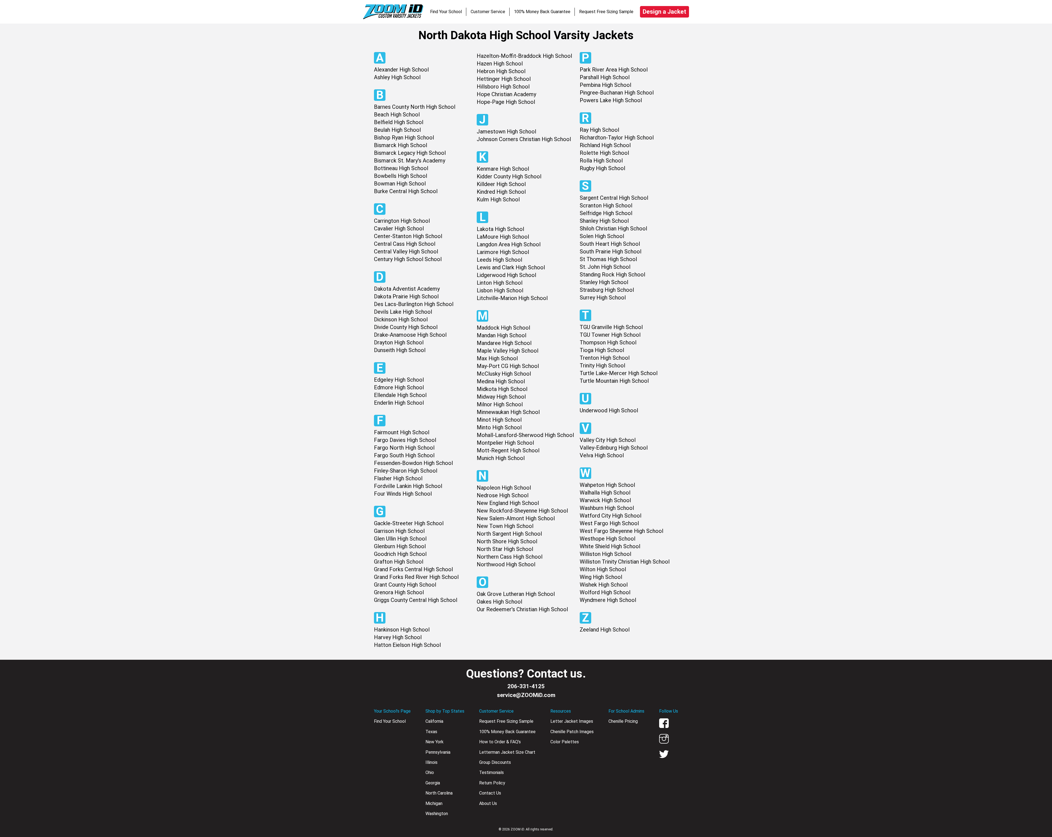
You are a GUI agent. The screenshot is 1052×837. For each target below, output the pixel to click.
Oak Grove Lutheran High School (516, 594)
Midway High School (501, 396)
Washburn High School (607, 508)
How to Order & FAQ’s (500, 741)
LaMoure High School (503, 236)
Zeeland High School (605, 629)
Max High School (497, 358)
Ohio (429, 772)
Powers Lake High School (611, 100)
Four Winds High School (403, 493)
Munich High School (501, 458)
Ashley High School (397, 77)
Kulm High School (498, 199)
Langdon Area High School (509, 244)
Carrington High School (402, 221)
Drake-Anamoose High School (410, 335)
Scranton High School (606, 205)
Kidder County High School (509, 176)
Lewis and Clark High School (511, 267)
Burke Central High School (406, 191)
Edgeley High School (399, 379)
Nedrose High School (502, 495)
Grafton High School (398, 561)
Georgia (432, 782)
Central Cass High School (404, 244)
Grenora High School (399, 592)
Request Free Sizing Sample (606, 11)
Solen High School (602, 236)
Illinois (431, 762)
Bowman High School (400, 183)
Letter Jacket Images (571, 721)
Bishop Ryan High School (404, 137)
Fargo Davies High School (405, 440)
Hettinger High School (504, 79)
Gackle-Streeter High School (409, 523)
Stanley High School (604, 282)
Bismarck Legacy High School (410, 153)
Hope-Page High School (506, 102)
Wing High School (601, 577)
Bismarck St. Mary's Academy (409, 160)
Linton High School (499, 282)
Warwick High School (605, 500)
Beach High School (397, 114)
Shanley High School (604, 221)
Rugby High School (602, 168)
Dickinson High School (401, 319)
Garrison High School (399, 531)
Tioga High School (602, 350)
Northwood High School (506, 564)
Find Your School (446, 11)
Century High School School (408, 259)
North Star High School (505, 549)
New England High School (508, 503)
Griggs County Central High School (415, 600)
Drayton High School (399, 342)
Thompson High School (608, 342)
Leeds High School (499, 259)
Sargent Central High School (614, 198)
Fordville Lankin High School (408, 486)
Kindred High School (501, 191)
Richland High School (605, 145)
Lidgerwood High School (506, 275)
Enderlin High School (399, 402)
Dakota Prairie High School (406, 296)
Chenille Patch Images (572, 731)
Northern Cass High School (509, 556)
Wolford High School (605, 592)
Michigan (433, 803)
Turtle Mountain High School (614, 381)
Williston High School (605, 554)
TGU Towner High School (610, 335)
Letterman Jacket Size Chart (507, 752)
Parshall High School (605, 77)
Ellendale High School (400, 395)
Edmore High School (399, 387)
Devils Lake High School (403, 311)
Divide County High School (406, 327)
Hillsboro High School (503, 86)
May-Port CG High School (508, 366)
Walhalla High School (605, 492)
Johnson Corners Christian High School (524, 139)
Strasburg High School (607, 290)
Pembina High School (605, 85)
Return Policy (492, 782)
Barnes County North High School (414, 107)
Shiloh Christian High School (613, 228)
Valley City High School (608, 440)
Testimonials (491, 772)
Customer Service (488, 11)
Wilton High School (603, 569)
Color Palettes (564, 741)
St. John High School (605, 267)
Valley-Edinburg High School (614, 447)
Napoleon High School (504, 487)
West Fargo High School (609, 523)
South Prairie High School (610, 251)
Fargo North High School (404, 447)
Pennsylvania (437, 752)
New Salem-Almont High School (516, 518)
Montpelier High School (505, 442)
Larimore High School (503, 252)
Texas (431, 731)
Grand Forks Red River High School (416, 577)
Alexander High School (401, 69)
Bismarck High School (400, 145)
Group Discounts (495, 762)
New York (434, 741)
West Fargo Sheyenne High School (621, 531)
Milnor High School (500, 404)
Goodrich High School (400, 554)
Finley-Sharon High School (405, 470)
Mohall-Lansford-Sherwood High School (525, 435)
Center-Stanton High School (408, 236)
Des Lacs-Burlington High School (413, 304)
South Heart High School (610, 244)
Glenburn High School (400, 546)
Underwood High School (609, 410)
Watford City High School (610, 515)
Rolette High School (604, 153)
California (434, 721)
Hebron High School (501, 71)
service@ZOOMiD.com (526, 695)
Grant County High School (405, 584)
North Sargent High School (509, 533)
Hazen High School (500, 63)
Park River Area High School (614, 69)
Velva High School (602, 455)
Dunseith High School (399, 350)
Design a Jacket (664, 11)
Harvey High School (398, 637)
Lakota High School (500, 229)
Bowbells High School (400, 176)
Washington (436, 813)
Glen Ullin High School (400, 538)
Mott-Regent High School (508, 450)
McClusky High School (504, 373)
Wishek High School (604, 584)
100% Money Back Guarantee (542, 11)
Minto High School (499, 427)
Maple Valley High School (507, 350)
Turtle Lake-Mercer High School (619, 373)
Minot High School (499, 419)
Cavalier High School (399, 228)
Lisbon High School (500, 290)
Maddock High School (503, 327)
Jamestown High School (506, 131)
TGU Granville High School (611, 327)
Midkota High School (502, 389)
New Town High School (505, 526)
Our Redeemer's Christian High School (522, 609)
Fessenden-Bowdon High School (413, 463)
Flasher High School (398, 478)
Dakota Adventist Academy (407, 288)
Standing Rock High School (612, 274)
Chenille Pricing (623, 721)
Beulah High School (397, 130)
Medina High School (501, 381)
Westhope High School (607, 538)
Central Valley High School (406, 251)
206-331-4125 (526, 686)
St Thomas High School (608, 259)
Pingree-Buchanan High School (617, 92)
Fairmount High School (401, 432)
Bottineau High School (401, 168)
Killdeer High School (501, 184)
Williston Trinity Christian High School (625, 561)
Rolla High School (601, 160)
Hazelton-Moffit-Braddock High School (524, 56)
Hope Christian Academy (506, 94)
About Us (488, 803)
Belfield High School (398, 122)
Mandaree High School (504, 343)
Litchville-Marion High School (512, 298)
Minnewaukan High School (508, 412)
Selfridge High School (606, 213)
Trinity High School (602, 365)
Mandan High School (501, 335)
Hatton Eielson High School (407, 645)
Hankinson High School (402, 629)
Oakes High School (499, 601)
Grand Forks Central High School (413, 569)
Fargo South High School (404, 455)
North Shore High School (507, 541)
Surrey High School (603, 297)
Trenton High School (605, 358)
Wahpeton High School (607, 485)
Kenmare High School (503, 168)
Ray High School (599, 130)
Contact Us (490, 793)
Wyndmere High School (608, 600)
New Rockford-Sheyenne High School (522, 510)
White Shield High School (610, 546)
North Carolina (439, 793)
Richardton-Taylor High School (617, 137)
